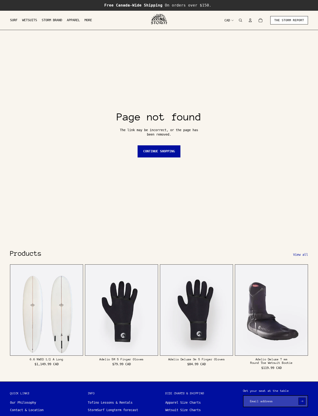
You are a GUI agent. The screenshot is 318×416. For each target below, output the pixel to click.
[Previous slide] (17, 310)
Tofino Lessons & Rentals (110, 402)
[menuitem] (13, 20)
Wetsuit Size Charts (183, 410)
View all (300, 254)
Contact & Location (27, 410)
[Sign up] (302, 401)
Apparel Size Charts (183, 402)
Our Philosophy (23, 402)
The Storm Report (289, 20)
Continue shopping (159, 151)
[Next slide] (76, 310)
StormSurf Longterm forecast (113, 410)
